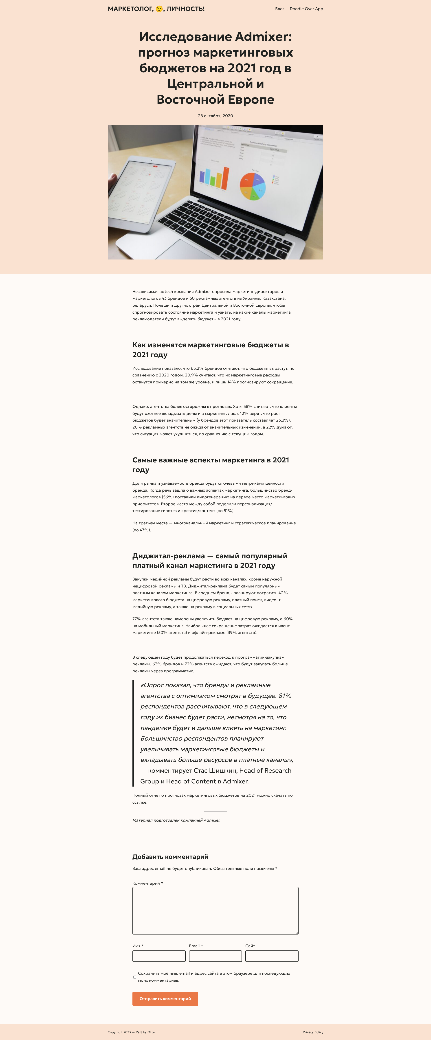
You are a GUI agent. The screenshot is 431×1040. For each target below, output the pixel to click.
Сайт (250, 945)
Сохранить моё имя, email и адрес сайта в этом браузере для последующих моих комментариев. (214, 977)
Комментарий (147, 883)
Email (196, 945)
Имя (138, 945)
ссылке (139, 802)
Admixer (203, 291)
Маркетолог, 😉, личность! (156, 9)
